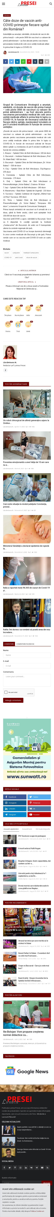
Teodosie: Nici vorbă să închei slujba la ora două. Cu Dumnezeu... (33, 1139)
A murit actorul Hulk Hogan (29, 848)
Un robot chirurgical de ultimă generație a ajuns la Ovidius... (26, 421)
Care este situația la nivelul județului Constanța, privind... (25, 505)
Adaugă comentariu (13, 700)
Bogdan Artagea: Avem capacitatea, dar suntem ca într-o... (34, 862)
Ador (28, 315)
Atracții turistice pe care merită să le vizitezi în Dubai (33, 942)
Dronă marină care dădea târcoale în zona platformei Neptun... (33, 887)
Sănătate (7, 15)
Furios (8, 331)
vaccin (6, 253)
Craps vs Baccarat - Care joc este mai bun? (33, 967)
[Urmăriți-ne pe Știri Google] (27, 1071)
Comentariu (8, 672)
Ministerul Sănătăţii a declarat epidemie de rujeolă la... (26, 547)
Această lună (27, 829)
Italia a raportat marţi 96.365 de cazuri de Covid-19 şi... (26, 589)
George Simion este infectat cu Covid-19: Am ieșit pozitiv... (34, 1150)
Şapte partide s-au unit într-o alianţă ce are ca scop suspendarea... (34, 1128)
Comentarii (9, 644)
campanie (16, 253)
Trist (18, 331)
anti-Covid (18, 257)
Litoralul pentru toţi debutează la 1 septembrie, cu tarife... (32, 874)
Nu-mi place (19, 315)
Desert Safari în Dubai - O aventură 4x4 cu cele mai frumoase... (34, 954)
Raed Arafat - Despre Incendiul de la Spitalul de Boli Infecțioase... (33, 979)
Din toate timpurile (43, 829)
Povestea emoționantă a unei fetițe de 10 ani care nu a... (26, 463)
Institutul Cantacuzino (31, 253)
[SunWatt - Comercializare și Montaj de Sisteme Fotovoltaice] (27, 749)
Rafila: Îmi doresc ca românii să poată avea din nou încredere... (26, 631)
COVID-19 (7, 257)
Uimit (28, 331)
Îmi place (8, 315)
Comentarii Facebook (25, 644)
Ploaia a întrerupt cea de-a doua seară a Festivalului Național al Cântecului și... (27, 287)
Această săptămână (11, 829)
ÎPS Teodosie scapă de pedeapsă (32, 836)
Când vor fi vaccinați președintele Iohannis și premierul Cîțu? (27, 276)
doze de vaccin (31, 257)
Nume (5, 650)
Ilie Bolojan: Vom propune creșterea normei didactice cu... (23, 1033)
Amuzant (38, 315)
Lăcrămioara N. (13, 52)
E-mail (6, 661)
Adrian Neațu (8, 933)
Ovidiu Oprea (23, 866)
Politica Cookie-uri (37, 1211)
